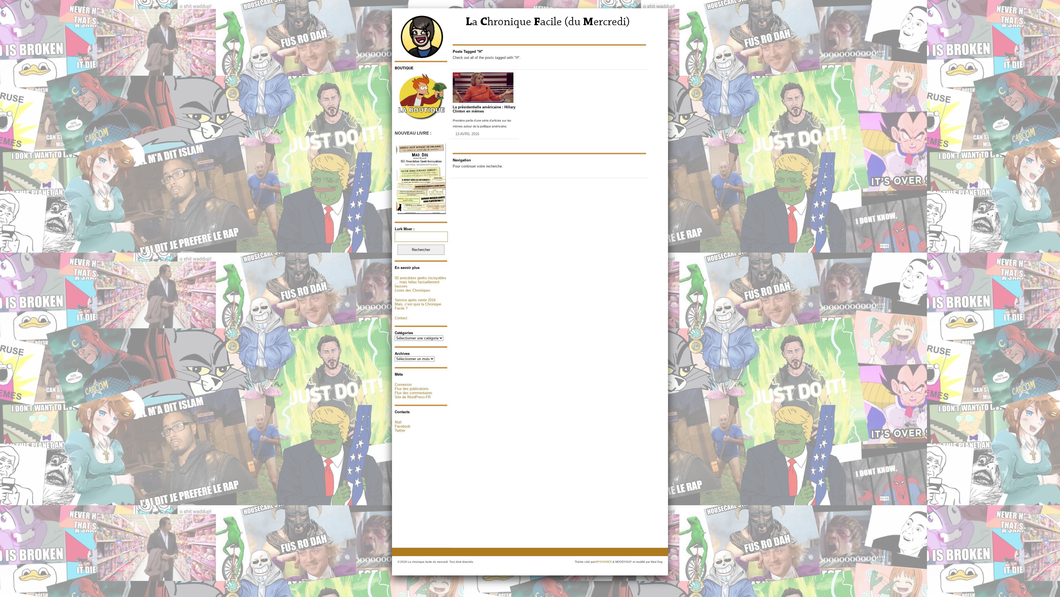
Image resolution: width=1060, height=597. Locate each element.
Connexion (403, 385)
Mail (398, 422)
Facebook (402, 426)
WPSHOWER (603, 561)
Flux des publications (412, 389)
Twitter (400, 430)
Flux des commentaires (413, 393)
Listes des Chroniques (412, 290)
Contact (401, 318)
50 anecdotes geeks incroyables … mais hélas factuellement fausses (420, 282)
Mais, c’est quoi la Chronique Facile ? (418, 306)
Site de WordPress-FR (413, 397)
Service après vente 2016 (415, 300)
